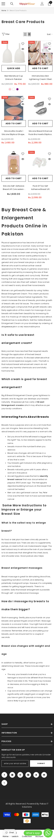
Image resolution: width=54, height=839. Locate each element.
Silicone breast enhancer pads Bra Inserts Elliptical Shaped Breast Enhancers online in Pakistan (40, 133)
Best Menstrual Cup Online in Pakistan (13, 77)
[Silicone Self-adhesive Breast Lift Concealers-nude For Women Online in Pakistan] (14, 163)
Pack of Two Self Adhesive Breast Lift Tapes (40, 188)
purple (17, 89)
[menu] (3, 4)
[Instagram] (12, 775)
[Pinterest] (20, 775)
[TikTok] (28, 775)
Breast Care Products (18, 10)
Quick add (13, 68)
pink (9, 89)
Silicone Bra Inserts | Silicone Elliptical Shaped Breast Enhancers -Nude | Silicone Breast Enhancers (14, 133)
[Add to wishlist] (23, 44)
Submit (41, 763)
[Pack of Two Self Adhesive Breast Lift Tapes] (40, 163)
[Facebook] (4, 775)
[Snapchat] (36, 775)
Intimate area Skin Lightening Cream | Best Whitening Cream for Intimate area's (40, 78)
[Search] (12, 4)
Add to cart (40, 68)
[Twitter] (4, 783)
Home (4, 10)
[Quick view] (23, 49)
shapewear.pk (8, 326)
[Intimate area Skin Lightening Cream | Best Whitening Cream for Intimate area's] (40, 53)
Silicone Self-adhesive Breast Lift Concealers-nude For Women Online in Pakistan (13, 188)
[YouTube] (44, 775)
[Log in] (42, 3)
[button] (25, 34)
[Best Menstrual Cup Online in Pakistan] (14, 53)
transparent (13, 89)
